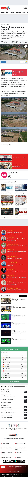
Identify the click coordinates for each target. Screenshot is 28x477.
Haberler (3, 24)
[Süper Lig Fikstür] (26, 386)
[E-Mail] (9, 176)
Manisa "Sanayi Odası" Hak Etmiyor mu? (17, 245)
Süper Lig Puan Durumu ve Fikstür (6, 453)
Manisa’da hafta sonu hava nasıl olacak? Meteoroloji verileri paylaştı (20, 204)
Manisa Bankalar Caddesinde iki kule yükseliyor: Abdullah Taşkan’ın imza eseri (7, 204)
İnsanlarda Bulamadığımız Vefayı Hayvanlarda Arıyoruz (15, 233)
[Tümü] (26, 227)
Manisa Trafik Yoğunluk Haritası (20, 449)
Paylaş (4, 61)
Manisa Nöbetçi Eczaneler (5, 444)
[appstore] (8, 461)
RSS (3, 467)
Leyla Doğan (11, 173)
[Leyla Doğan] (4, 174)
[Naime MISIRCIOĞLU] (3, 257)
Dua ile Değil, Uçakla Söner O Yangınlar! (16, 277)
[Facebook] (9, 425)
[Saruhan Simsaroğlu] (3, 245)
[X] (12, 425)
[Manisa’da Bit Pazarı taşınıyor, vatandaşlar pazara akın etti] (7, 211)
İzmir (7, 12)
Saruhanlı (21, 428)
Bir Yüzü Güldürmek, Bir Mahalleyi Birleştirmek (15, 265)
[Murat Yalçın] (3, 238)
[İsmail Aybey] (3, 232)
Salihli (23, 12)
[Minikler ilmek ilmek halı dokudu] (21, 211)
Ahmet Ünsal (10, 269)
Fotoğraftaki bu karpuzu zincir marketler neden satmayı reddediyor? (17, 252)
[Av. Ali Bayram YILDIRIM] (3, 289)
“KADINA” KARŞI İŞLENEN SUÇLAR (16, 289)
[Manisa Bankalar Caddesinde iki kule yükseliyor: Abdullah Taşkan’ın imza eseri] (7, 198)
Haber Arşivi (18, 457)
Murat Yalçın (10, 237)
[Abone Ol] (26, 62)
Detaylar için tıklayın (14, 381)
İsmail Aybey (10, 230)
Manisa (3, 12)
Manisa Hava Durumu (20, 443)
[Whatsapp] (19, 425)
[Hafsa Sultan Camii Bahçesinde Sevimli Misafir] (7, 187)
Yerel (8, 24)
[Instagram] (14, 425)
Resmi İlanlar (14, 429)
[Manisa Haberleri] (6, 8)
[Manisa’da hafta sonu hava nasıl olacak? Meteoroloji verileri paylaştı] (21, 198)
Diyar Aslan (10, 281)
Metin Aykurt (10, 275)
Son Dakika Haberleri (6, 457)
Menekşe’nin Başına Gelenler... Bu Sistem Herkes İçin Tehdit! (17, 239)
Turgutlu (18, 12)
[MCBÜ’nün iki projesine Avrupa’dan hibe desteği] (21, 187)
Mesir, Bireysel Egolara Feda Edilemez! (16, 271)
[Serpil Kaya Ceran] (3, 263)
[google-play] (20, 461)
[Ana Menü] (26, 8)
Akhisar (12, 12)
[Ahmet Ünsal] (3, 270)
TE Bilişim (17, 471)
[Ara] (24, 8)
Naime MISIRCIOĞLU (12, 256)
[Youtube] (16, 425)
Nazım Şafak (10, 249)
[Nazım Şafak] (3, 251)
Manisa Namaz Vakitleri (7, 448)
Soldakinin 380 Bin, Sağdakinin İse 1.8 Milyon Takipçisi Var (16, 283)
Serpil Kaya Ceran (12, 262)
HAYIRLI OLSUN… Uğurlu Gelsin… (15, 258)
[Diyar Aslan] (3, 282)
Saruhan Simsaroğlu (12, 244)
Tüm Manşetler (19, 452)
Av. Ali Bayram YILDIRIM (13, 288)
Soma (25, 428)
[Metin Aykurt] (3, 276)
